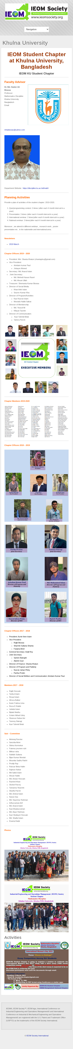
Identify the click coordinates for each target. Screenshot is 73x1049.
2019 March (14, 244)
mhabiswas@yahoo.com (14, 130)
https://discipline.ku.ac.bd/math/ (36, 188)
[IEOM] (36, 19)
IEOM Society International (37, 1036)
